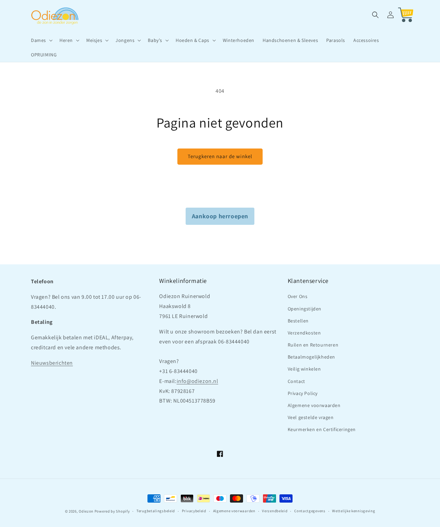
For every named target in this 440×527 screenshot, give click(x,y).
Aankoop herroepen (220, 216)
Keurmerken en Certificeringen (322, 429)
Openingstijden (304, 309)
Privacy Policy (303, 393)
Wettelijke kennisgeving (353, 510)
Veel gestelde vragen (311, 417)
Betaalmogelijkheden (311, 357)
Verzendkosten (304, 333)
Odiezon (86, 511)
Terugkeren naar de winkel (220, 156)
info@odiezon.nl (197, 381)
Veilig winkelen (304, 369)
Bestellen (298, 321)
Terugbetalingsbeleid (155, 510)
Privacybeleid (194, 510)
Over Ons (298, 296)
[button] (41, 40)
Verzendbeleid (274, 510)
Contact (296, 381)
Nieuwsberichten (52, 362)
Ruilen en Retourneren (313, 345)
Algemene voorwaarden (314, 405)
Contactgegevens (310, 510)
